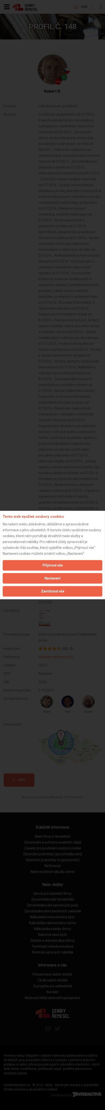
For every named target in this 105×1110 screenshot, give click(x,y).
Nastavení (52, 578)
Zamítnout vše (52, 591)
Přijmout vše (52, 565)
